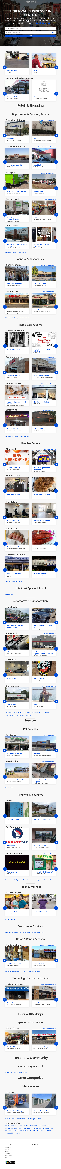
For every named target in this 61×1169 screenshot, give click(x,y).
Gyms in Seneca (50, 893)
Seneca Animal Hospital (15, 780)
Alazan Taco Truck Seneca (16, 191)
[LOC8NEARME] (30, 1)
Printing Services (25, 932)
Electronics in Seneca (48, 410)
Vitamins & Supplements (13, 581)
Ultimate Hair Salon (14, 520)
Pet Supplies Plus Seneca (16, 754)
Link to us (7, 1153)
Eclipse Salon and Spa (41, 494)
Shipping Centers (38, 932)
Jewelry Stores (24, 318)
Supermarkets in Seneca (48, 199)
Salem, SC (17, 1128)
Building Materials (35, 971)
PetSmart (36, 754)
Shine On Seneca (13, 678)
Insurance (8, 880)
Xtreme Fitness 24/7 (40, 911)
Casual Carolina (39, 283)
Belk (34, 139)
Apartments (21, 1119)
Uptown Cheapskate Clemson (41, 245)
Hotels (39, 1119)
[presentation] (5, 67)
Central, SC (9, 1133)
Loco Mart (37, 165)
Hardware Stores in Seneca (47, 945)
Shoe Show (11, 310)
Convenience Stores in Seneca (46, 147)
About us (7, 1149)
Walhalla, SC (34, 1126)
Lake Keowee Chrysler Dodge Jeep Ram (15, 626)
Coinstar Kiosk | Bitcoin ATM (43, 872)
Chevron (36, 97)
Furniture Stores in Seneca (47, 357)
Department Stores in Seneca (46, 120)
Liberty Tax (11, 846)
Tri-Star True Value (14, 964)
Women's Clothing (11, 318)
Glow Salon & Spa (13, 494)
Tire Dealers (18, 712)
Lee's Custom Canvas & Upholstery (42, 350)
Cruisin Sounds (12, 1003)
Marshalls (10, 139)
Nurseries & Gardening (12, 971)
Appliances (9, 436)
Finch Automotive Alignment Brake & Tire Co (43, 653)
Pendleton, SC (36, 1128)
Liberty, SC (8, 1130)
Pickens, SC (26, 1128)
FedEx (35, 70)
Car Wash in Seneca (49, 660)
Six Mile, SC (9, 1128)
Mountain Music (13, 428)
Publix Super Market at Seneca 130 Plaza (15, 219)
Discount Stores (10, 252)
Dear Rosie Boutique (14, 283)
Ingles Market (38, 191)
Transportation (10, 715)
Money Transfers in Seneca (47, 854)
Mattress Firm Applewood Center (16, 403)
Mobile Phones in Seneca (47, 984)
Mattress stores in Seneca (47, 384)
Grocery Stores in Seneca (47, 173)
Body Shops (36, 712)
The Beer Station (13, 1047)
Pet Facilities (9, 788)
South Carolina (43, 23)
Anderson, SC (19, 1133)
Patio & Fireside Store (41, 376)
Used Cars (27, 712)
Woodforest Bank (13, 819)
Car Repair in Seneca (49, 633)
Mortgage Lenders (20, 880)
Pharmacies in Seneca (48, 449)
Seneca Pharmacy (13, 468)
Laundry (24, 971)
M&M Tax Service (39, 846)
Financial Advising (33, 880)
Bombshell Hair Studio (41, 520)
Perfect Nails (38, 547)
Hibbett (36, 310)
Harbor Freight (38, 964)
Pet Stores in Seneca (49, 735)
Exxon (35, 705)
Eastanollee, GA (38, 1130)
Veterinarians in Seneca (48, 761)
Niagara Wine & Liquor (41, 1047)
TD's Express (11, 705)
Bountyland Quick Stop (15, 165)
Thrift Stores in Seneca (48, 226)
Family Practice (10, 919)
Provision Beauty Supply (42, 573)
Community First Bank (41, 819)
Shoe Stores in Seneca (48, 291)
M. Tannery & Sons (13, 349)
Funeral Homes (10, 1119)
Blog (6, 1157)
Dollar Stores (22, 252)
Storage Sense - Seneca (42, 1111)
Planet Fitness (12, 911)
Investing (44, 880)
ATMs (50, 880)
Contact (7, 1151)
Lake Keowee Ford (13, 652)
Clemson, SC (49, 1130)
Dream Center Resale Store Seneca (17, 245)
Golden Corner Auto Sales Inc (43, 626)
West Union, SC (23, 1126)
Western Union (12, 872)
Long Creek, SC (48, 1128)
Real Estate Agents (11, 932)
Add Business (8, 1147)
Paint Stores (9, 594)
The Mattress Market (41, 402)
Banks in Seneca (50, 801)
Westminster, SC (10, 1126)
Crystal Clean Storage (15, 1111)
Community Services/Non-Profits (16, 1072)
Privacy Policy (8, 1155)
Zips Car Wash (38, 678)
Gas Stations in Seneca (48, 686)
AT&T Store (37, 1003)
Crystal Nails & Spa (14, 547)
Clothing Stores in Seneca (47, 265)
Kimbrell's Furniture (14, 376)
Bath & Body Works (14, 573)
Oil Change (45, 712)
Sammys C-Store (13, 97)
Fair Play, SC (27, 1130)
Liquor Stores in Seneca (48, 1028)
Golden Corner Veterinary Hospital (42, 781)
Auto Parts (8, 712)
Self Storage (31, 1119)
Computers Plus (39, 428)
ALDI (35, 218)
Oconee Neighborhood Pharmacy (41, 469)
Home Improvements (22, 436)
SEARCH (30, 35)
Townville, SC (44, 1126)
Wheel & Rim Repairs (24, 715)
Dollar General (12, 70)
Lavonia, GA (18, 1130)
